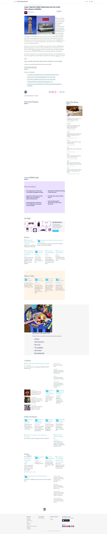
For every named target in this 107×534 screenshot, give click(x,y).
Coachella (56, 369)
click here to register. (36, 49)
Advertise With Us (29, 520)
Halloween (33, 390)
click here (58, 55)
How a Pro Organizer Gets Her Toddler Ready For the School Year (60, 466)
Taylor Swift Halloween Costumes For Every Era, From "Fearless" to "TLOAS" (59, 385)
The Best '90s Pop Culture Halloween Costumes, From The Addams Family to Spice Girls (37, 400)
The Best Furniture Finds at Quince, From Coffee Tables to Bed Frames (59, 494)
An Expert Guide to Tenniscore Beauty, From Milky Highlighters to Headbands (49, 427)
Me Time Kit (38, 350)
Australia (51, 519)
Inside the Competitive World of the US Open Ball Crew (60, 258)
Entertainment (31, 12)
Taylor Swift (37, 256)
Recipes (25, 463)
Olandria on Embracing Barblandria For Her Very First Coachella (59, 372)
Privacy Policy (29, 523)
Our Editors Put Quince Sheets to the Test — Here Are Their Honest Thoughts (59, 479)
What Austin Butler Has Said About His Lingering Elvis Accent (40, 81)
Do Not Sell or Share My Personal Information (32, 527)
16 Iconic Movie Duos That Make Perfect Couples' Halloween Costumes (36, 408)
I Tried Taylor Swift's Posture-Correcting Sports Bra (39, 260)
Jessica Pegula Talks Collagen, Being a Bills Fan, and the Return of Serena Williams (28, 260)
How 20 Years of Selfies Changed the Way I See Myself (36, 438)
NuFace (37, 339)
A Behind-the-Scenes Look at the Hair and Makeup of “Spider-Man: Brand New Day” (59, 444)
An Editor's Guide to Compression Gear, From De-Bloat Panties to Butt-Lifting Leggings (50, 244)
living (26, 454)
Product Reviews (57, 476)
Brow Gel (37, 345)
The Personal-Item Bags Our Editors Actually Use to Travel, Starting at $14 (49, 288)
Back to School (48, 460)
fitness (26, 237)
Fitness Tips (26, 243)
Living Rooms (27, 477)
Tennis (25, 256)
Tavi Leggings (39, 347)
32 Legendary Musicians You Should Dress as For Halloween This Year (36, 393)
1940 (26, 67)
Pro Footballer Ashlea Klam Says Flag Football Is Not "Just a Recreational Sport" (49, 260)
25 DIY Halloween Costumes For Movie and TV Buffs (49, 399)
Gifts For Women (27, 282)
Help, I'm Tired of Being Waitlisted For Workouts (29, 246)
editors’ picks (29, 276)
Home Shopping (57, 491)
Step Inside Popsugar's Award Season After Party (59, 378)
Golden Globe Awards (29, 95)
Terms (28, 522)
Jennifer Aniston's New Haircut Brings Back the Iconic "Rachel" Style (41, 77)
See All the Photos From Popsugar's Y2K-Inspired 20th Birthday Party (36, 367)
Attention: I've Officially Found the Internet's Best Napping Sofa (37, 480)
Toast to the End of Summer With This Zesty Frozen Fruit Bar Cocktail (28, 467)
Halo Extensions (39, 342)
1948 (32, 67)
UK (50, 518)
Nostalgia (37, 460)
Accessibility (29, 519)
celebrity (27, 361)
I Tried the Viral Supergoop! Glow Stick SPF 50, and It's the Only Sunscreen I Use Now (39, 289)
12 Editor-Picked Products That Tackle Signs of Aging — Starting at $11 (60, 427)
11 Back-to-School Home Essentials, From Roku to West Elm (49, 464)
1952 (35, 67)
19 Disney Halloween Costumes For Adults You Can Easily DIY (59, 400)
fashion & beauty (30, 417)
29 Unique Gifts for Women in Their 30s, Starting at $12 (28, 285)
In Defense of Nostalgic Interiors (39, 462)
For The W (47, 256)
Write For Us (28, 518)
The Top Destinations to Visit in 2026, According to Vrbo (58, 501)
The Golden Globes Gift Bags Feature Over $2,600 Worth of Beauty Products (43, 74)
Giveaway (36, 95)
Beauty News (37, 424)
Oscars (55, 376)
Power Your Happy (41, 518)
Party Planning (27, 365)
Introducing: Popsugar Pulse (58, 365)
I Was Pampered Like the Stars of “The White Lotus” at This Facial (28, 427)
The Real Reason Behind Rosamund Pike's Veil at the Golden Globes (41, 79)
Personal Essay (57, 363)
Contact (28, 524)
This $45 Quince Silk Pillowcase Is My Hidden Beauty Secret (59, 487)
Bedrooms (56, 484)
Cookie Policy (29, 528)
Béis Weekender (39, 353)
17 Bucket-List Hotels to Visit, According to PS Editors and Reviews (60, 288)
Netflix (58, 40)
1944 (29, 67)
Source (25, 58)
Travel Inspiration (57, 498)
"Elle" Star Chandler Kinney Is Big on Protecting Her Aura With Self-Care (39, 428)
